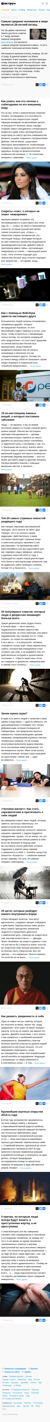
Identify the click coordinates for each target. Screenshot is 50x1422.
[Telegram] (40, 84)
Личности (7, 1008)
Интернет (7, 405)
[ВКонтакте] (43, 84)
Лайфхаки (7, 1103)
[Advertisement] (25, 1344)
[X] (37, 84)
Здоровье (7, 1208)
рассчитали (7, 42)
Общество (5, 17)
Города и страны (10, 603)
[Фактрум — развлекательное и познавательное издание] (9, 3)
